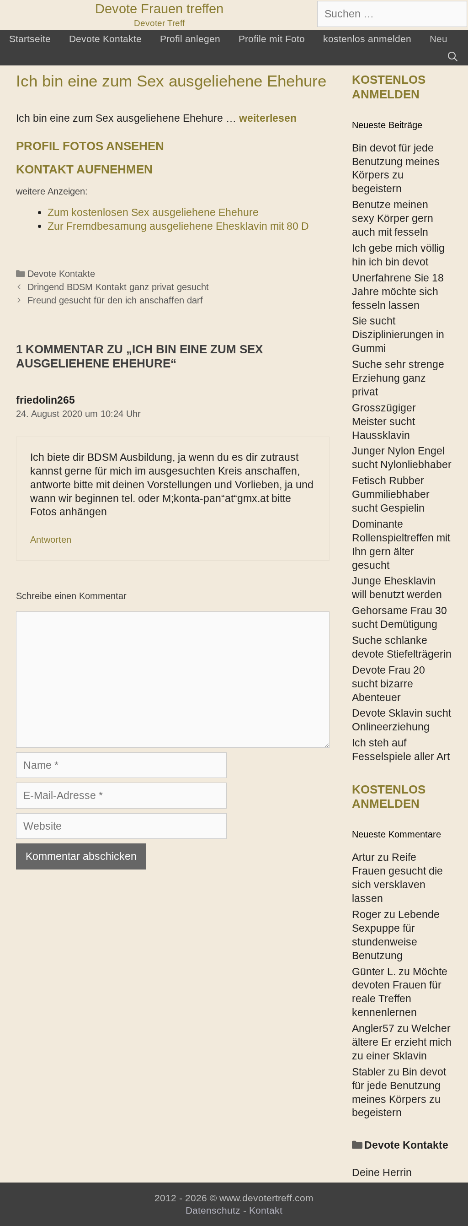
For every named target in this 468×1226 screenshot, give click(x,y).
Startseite (30, 38)
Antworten (50, 540)
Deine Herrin (382, 1172)
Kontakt (265, 1210)
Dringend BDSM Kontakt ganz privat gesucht (118, 287)
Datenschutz (213, 1210)
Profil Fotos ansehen (90, 146)
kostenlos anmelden (367, 38)
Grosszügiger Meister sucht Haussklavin (384, 421)
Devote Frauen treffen (159, 8)
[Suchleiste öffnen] (452, 56)
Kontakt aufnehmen (84, 169)
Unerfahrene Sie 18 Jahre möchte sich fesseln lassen (398, 291)
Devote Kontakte (105, 38)
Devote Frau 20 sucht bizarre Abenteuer (388, 683)
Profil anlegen (190, 38)
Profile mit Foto (272, 38)
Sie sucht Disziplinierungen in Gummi (398, 334)
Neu (438, 38)
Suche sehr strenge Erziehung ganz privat (398, 378)
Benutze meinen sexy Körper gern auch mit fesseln (392, 218)
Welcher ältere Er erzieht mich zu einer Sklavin (402, 1042)
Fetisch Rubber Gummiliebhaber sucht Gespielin (391, 494)
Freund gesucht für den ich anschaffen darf (115, 300)
